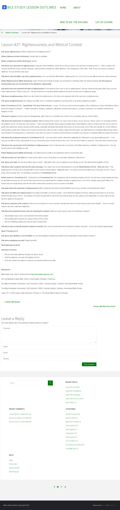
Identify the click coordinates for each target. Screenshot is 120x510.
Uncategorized (71, 449)
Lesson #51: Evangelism (73, 391)
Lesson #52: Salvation (73, 387)
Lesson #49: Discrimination (75, 399)
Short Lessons (70, 437)
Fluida (104, 505)
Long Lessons (70, 433)
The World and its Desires (74, 445)
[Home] (2, 32)
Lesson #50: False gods (73, 395)
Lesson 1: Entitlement (24, 418)
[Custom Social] (65, 487)
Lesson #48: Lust (71, 402)
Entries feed (13, 464)
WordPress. (112, 505)
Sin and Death (71, 441)
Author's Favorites (12, 32)
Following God (70, 425)
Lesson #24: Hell (26, 414)
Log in (11, 460)
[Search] (50, 383)
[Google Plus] (62, 487)
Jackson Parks (13, 414)
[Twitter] (58, 487)
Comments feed (14, 468)
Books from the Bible (72, 422)
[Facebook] (54, 487)
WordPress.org (13, 472)
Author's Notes (71, 418)
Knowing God (70, 429)
